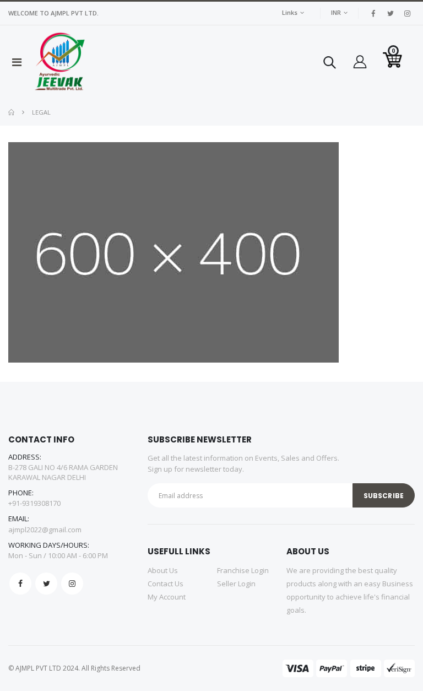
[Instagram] (72, 584)
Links (289, 12)
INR (336, 12)
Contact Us (165, 584)
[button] (329, 65)
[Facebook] (20, 584)
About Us (163, 570)
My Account (167, 597)
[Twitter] (46, 584)
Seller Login (236, 584)
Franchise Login (243, 570)
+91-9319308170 (34, 503)
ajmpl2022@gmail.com (45, 530)
